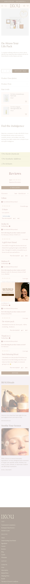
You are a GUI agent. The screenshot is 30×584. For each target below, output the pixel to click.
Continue (7, 294)
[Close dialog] (28, 283)
